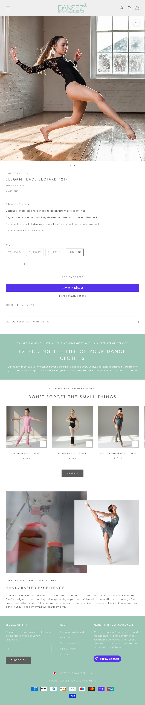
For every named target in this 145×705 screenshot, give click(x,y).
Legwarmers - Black (72, 453)
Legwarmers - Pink (26, 453)
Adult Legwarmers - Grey (118, 453)
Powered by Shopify (83, 680)
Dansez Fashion (17, 173)
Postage (65, 637)
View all (72, 473)
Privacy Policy (68, 648)
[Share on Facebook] (17, 305)
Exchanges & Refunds (72, 632)
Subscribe (18, 660)
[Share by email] (32, 305)
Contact (64, 654)
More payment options (72, 296)
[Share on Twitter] (22, 305)
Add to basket (72, 277)
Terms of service (70, 643)
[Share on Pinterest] (27, 305)
